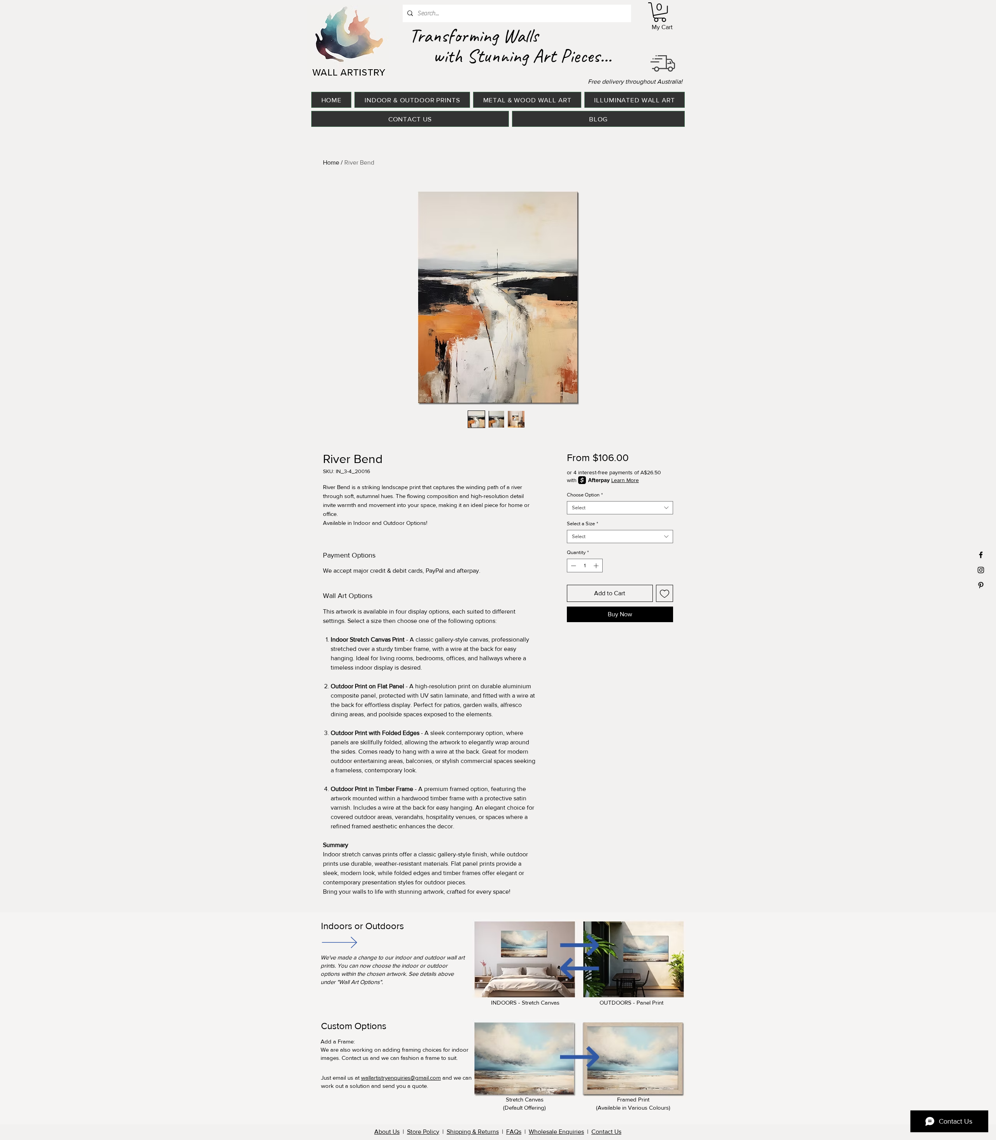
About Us (387, 1131)
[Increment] (596, 565)
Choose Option (585, 495)
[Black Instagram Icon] (981, 570)
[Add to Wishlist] (664, 593)
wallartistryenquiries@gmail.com (401, 1077)
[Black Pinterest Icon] (981, 585)
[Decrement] (572, 565)
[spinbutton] (584, 565)
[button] (660, 12)
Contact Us (606, 1131)
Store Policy (423, 1131)
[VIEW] (338, 942)
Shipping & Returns (473, 1131)
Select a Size (582, 523)
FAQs (513, 1131)
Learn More (625, 480)
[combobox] (620, 507)
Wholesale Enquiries (556, 1131)
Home (331, 162)
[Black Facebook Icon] (981, 555)
